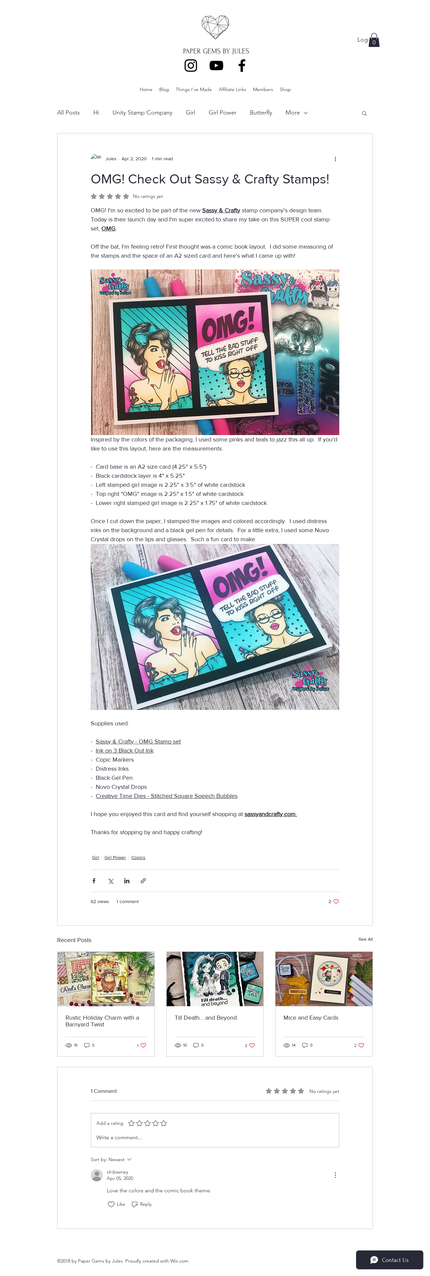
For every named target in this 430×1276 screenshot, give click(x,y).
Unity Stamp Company (142, 112)
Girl (190, 112)
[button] (374, 40)
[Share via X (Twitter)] (110, 881)
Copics (138, 857)
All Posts (68, 112)
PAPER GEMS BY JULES (216, 51)
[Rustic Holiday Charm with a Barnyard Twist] (106, 979)
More (293, 112)
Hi (96, 112)
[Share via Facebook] (94, 881)
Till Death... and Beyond (206, 1017)
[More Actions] (335, 1175)
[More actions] (335, 159)
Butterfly (261, 112)
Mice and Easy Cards (311, 1017)
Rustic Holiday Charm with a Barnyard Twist (102, 1021)
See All (365, 939)
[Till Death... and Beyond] (215, 979)
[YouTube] (216, 65)
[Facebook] (241, 65)
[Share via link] (143, 881)
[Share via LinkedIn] (127, 881)
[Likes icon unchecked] (111, 1204)
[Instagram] (190, 65)
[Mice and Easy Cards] (324, 979)
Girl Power (222, 112)
